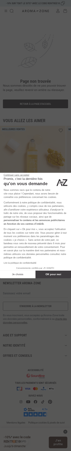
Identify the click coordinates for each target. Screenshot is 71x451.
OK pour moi (53, 274)
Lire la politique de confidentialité (20, 263)
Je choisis (17, 274)
